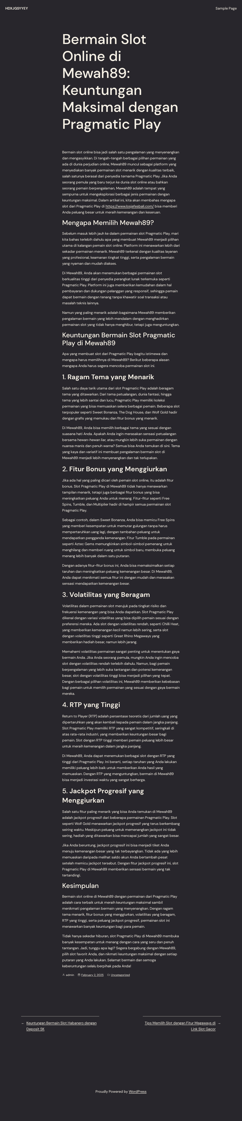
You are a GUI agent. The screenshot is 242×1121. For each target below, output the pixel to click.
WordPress (138, 1091)
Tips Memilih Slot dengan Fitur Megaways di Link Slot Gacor (180, 1026)
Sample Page (226, 8)
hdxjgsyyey (16, 8)
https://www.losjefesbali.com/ (130, 206)
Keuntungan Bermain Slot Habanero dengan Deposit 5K (61, 1026)
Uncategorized (120, 975)
